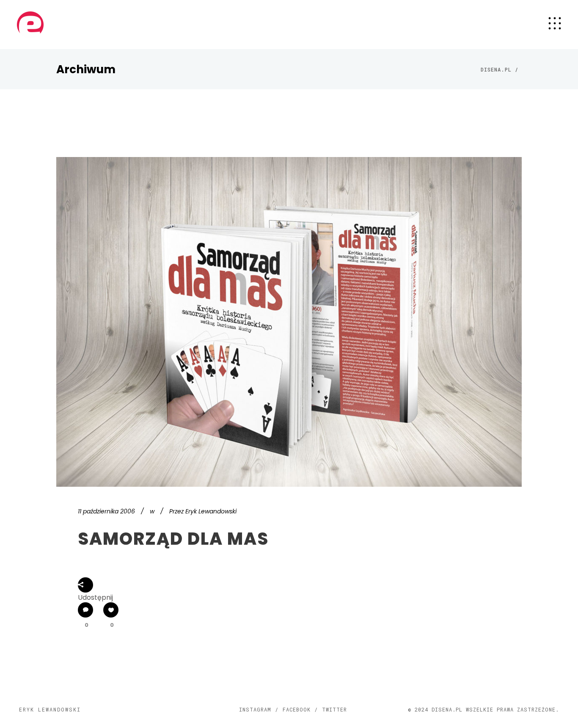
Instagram (255, 709)
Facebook (297, 709)
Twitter (334, 709)
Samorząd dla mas (173, 539)
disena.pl (496, 69)
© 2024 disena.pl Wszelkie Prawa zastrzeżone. (483, 709)
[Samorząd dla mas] (289, 322)
